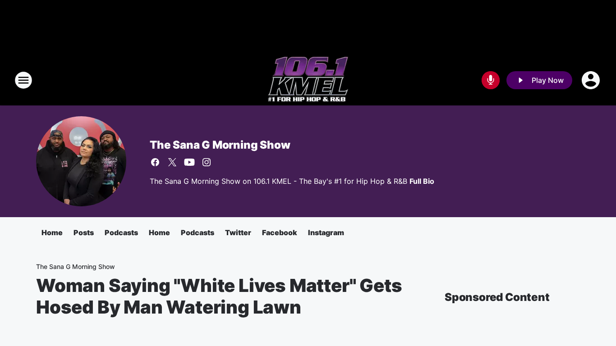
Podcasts (121, 232)
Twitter (238, 232)
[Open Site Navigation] (23, 80)
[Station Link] (308, 80)
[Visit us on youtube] (189, 162)
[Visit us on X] (172, 162)
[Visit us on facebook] (155, 162)
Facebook (279, 232)
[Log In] (592, 80)
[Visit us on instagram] (206, 162)
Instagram (326, 232)
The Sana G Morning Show (220, 144)
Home (52, 232)
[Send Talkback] (491, 80)
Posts (84, 232)
